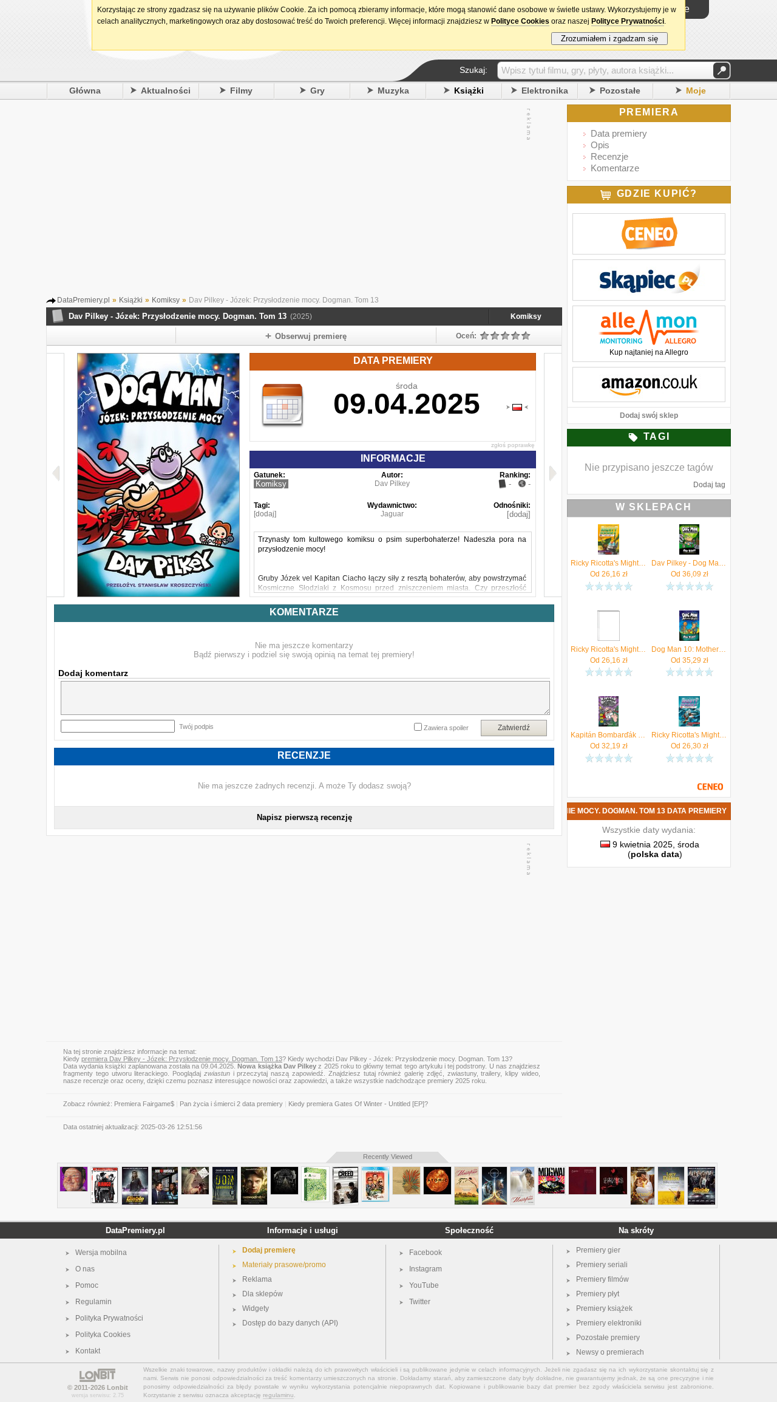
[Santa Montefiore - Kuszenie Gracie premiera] (466, 1171)
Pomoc (86, 1285)
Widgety (255, 1308)
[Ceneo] (648, 220)
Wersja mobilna (101, 1252)
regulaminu (278, 1395)
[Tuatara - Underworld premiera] (406, 1171)
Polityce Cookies (520, 21)
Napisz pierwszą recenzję (304, 817)
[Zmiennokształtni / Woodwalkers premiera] (254, 1171)
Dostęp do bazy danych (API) (290, 1323)
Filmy (241, 90)
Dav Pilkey (392, 483)
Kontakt (87, 1351)
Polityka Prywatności (109, 1318)
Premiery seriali (602, 1264)
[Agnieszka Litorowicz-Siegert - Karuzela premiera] (642, 1171)
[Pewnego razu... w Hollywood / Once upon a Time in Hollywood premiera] (375, 1171)
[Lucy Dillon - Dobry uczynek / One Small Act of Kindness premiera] (671, 1171)
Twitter (419, 1302)
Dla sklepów (262, 1294)
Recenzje (609, 156)
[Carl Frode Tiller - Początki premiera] (315, 1171)
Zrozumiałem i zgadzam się (609, 38)
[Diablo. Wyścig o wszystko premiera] (135, 1171)
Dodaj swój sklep (649, 415)
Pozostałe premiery (608, 1337)
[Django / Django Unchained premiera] (104, 1171)
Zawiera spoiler (446, 727)
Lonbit (117, 1387)
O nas (85, 1269)
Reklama (257, 1279)
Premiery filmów (602, 1279)
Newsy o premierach (610, 1352)
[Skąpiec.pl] (649, 266)
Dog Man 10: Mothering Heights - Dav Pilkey (689, 649)
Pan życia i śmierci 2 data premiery (231, 1103)
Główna (85, 90)
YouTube (424, 1285)
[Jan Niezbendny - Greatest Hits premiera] (73, 1171)
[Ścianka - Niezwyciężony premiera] (582, 1171)
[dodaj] (265, 514)
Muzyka (393, 90)
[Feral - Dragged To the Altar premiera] (284, 1171)
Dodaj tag (709, 484)
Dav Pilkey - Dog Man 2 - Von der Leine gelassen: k (689, 563)
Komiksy (526, 316)
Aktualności (166, 90)
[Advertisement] (292, 200)
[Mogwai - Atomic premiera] (437, 1171)
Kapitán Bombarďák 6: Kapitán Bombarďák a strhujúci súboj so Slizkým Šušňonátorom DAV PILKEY (608, 735)
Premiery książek (604, 1308)
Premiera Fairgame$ (144, 1103)
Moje (696, 90)
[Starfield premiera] (494, 1171)
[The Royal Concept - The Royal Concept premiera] (195, 1171)
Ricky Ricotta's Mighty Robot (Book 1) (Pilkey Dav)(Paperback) (608, 649)
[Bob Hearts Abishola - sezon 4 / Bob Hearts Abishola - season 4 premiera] (164, 1171)
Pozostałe (620, 90)
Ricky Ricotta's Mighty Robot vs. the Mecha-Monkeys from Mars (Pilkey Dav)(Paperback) (689, 735)
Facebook (425, 1252)
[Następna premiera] (553, 475)
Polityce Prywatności (627, 21)
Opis (600, 145)
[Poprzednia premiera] (55, 475)
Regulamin (93, 1302)
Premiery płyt (597, 1294)
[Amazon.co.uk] (649, 373)
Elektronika (544, 90)
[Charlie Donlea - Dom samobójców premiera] (225, 1171)
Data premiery (619, 133)
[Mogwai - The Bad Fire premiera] (551, 1171)
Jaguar (392, 514)
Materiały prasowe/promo (284, 1264)
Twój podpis (196, 726)
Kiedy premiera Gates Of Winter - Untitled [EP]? (358, 1103)
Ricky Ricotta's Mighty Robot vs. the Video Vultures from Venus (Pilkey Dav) (608, 563)
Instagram (425, 1269)
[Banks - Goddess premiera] (613, 1171)
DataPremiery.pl (135, 1230)
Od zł (609, 574)
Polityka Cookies (103, 1334)
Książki (469, 90)
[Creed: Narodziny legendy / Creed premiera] (345, 1171)
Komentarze (615, 168)
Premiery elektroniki (609, 1323)
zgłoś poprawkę (513, 445)
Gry (317, 90)
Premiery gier (598, 1250)
